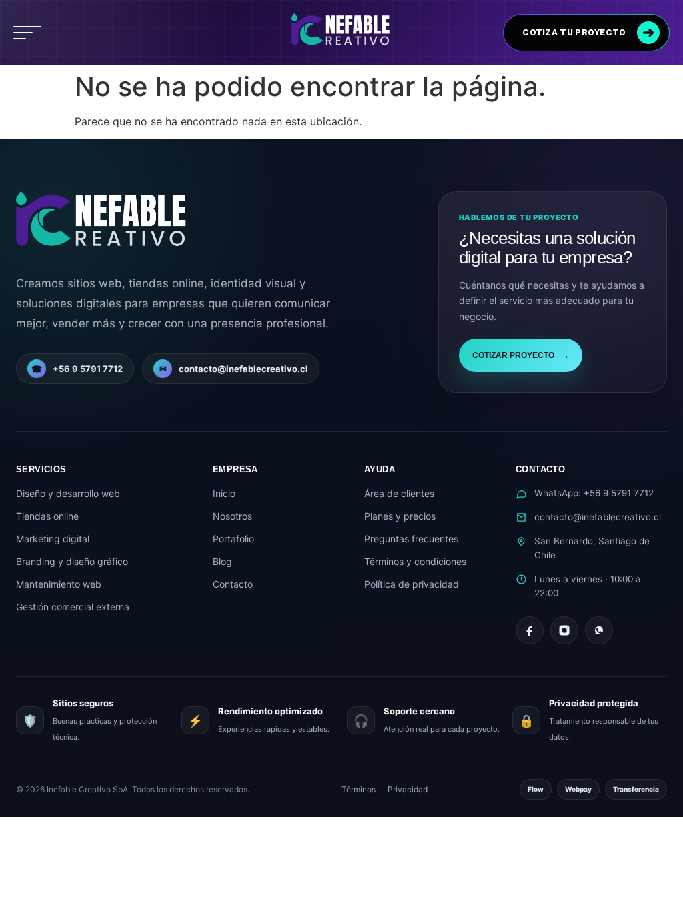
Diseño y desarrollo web (68, 493)
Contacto (233, 584)
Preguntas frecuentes (411, 538)
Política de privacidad (411, 584)
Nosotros (232, 516)
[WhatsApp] (599, 630)
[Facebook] (530, 630)
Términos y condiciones (415, 561)
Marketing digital (52, 538)
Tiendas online (47, 516)
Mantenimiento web (58, 584)
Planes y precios (400, 516)
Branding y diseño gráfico (72, 561)
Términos (359, 789)
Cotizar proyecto (520, 355)
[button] (27, 32)
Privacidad (408, 789)
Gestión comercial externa (72, 606)
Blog (222, 561)
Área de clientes (399, 493)
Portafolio (233, 538)
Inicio (224, 493)
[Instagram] (564, 630)
